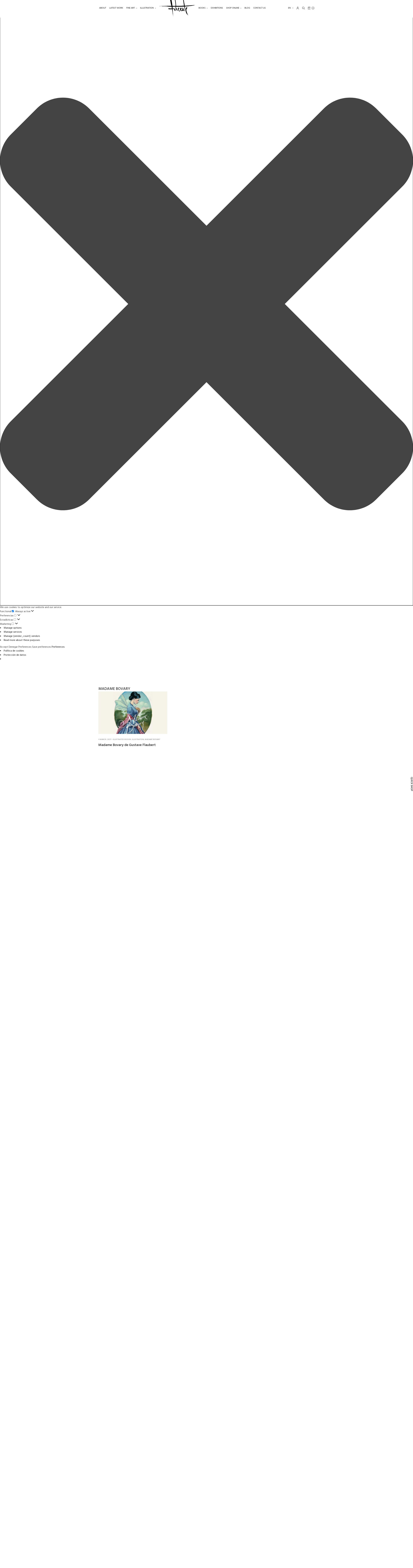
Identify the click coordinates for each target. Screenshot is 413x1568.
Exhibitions (217, 8)
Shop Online (232, 8)
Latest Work (116, 8)
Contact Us (259, 8)
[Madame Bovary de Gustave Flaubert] (132, 712)
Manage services (13, 632)
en (289, 8)
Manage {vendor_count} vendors (22, 636)
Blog (247, 8)
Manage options (13, 628)
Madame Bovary (152, 739)
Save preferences (41, 647)
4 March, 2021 (104, 739)
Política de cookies (14, 651)
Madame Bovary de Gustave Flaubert (127, 745)
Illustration (147, 8)
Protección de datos (15, 655)
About (102, 8)
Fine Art (130, 8)
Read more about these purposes (22, 640)
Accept (4, 647)
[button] (206, 304)
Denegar (13, 647)
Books (202, 8)
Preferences (24, 647)
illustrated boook (122, 739)
